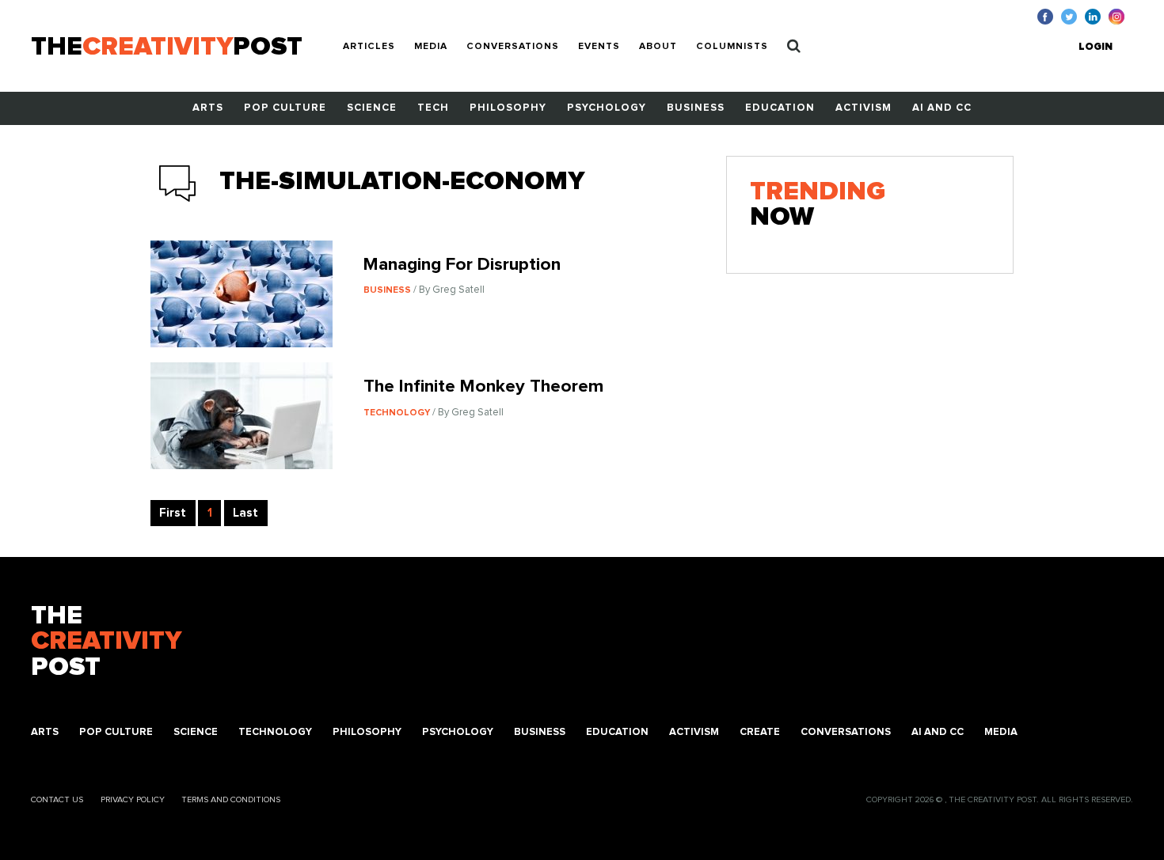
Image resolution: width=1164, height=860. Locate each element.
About (658, 46)
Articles (369, 46)
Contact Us (57, 799)
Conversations (512, 46)
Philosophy (508, 108)
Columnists (732, 46)
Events (599, 46)
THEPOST (106, 642)
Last (245, 513)
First (172, 513)
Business (696, 108)
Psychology (606, 108)
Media (430, 46)
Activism (863, 108)
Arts (207, 108)
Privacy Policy (133, 799)
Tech (433, 108)
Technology (275, 732)
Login (1095, 47)
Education (780, 108)
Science (372, 108)
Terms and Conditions (230, 799)
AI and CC (942, 108)
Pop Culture (285, 108)
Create (760, 732)
